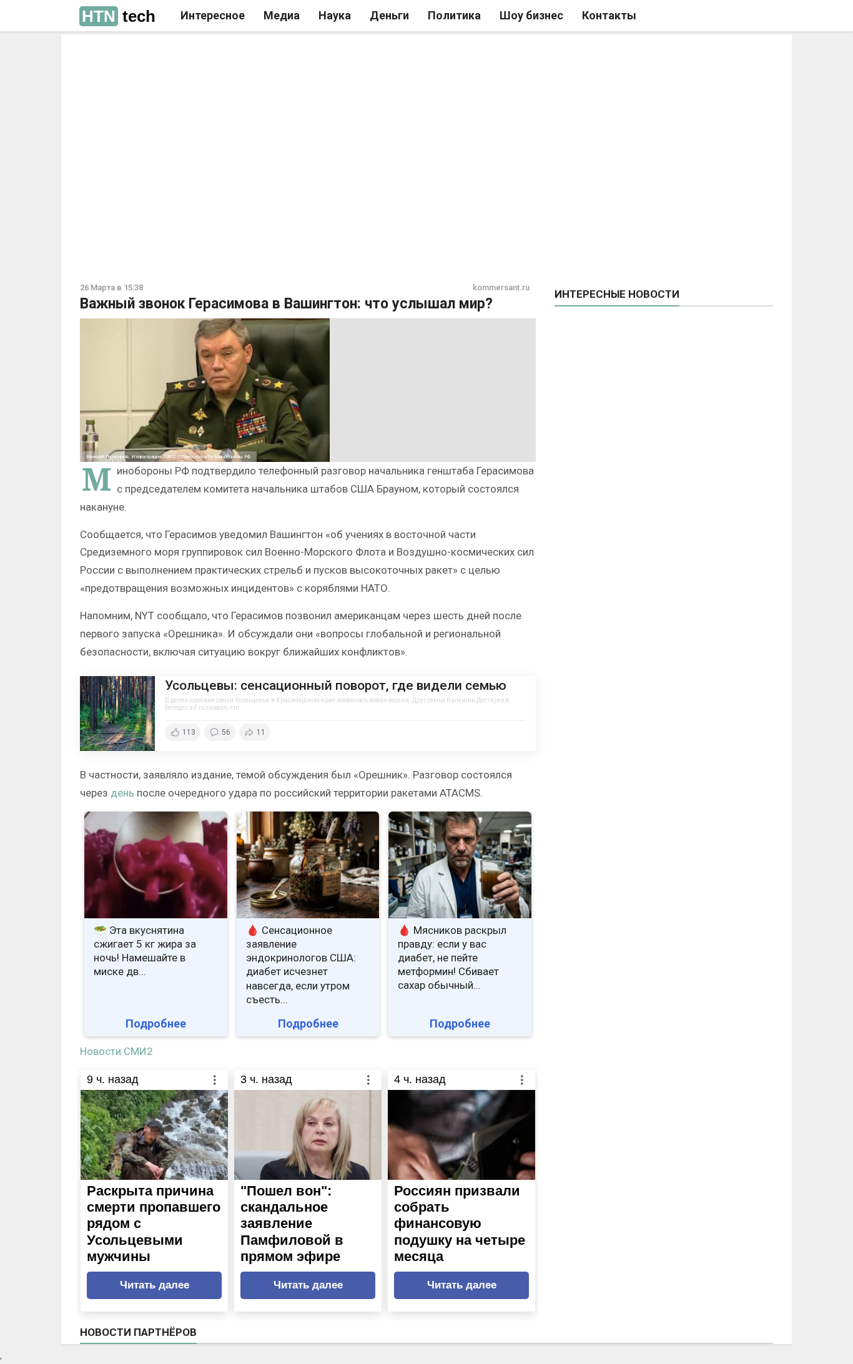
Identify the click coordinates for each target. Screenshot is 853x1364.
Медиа (282, 15)
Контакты (609, 15)
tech (118, 16)
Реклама (250, 54)
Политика (454, 15)
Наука (334, 15)
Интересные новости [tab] (617, 294)
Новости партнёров (138, 1332)
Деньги (389, 15)
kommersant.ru (501, 287)
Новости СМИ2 (116, 1051)
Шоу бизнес (531, 15)
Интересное (212, 15)
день (122, 793)
